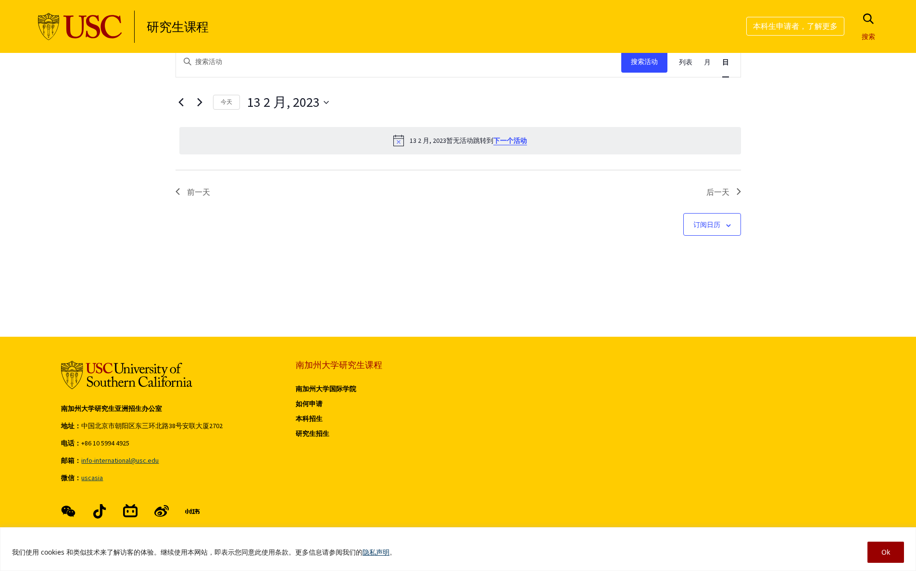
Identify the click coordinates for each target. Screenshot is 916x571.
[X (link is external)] (99, 511)
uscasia (92, 477)
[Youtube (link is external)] (161, 511)
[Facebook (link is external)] (68, 511)
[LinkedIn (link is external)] (192, 511)
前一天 (198, 191)
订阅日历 (706, 224)
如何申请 (309, 403)
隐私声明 (376, 552)
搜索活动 (644, 61)
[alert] (460, 140)
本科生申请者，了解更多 (795, 26)
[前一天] (181, 102)
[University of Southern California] (80, 26)
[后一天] (200, 102)
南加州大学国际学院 (326, 388)
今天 (226, 101)
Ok (885, 552)
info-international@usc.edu (120, 460)
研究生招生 (312, 433)
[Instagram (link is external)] (130, 511)
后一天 (717, 191)
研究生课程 (178, 26)
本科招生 (309, 418)
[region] (458, 549)
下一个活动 (510, 140)
